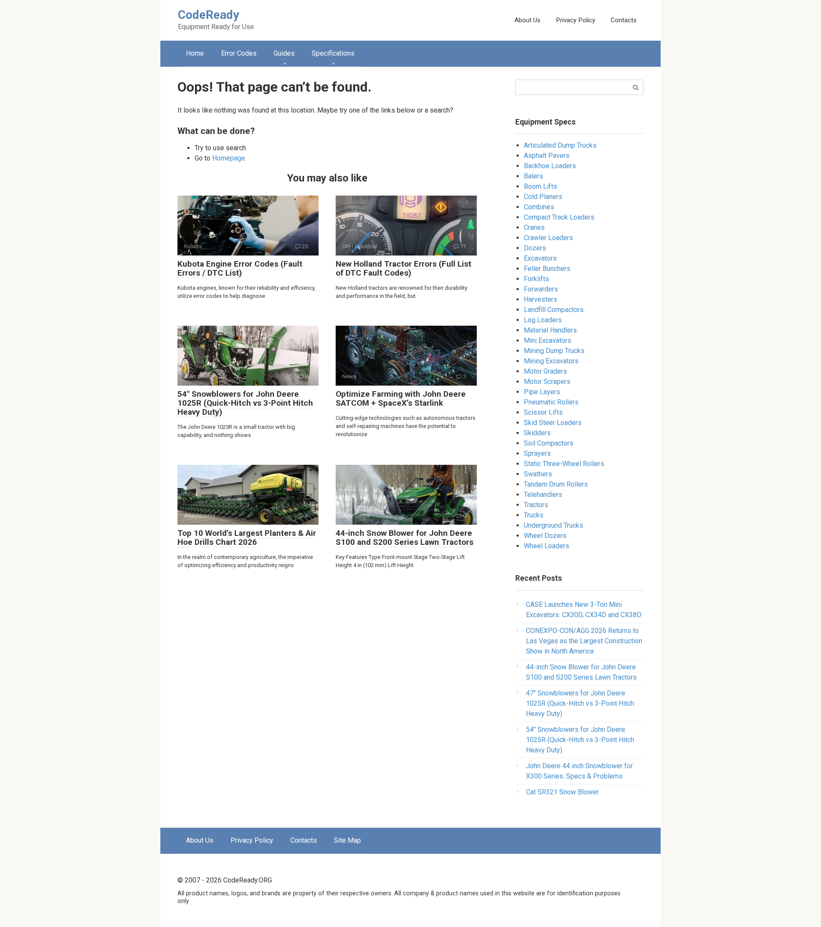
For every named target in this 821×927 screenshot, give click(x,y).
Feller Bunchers (547, 268)
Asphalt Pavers (547, 156)
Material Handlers (550, 330)
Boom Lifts (540, 186)
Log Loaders (543, 320)
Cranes (534, 227)
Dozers (535, 248)
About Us (527, 20)
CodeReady (208, 15)
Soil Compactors (548, 443)
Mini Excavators (547, 340)
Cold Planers (543, 197)
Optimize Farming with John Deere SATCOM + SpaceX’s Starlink (401, 398)
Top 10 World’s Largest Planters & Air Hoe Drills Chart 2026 (246, 537)
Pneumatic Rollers (551, 402)
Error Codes (239, 53)
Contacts (624, 20)
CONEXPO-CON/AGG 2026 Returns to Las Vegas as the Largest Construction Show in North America (584, 641)
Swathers (538, 474)
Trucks (533, 515)
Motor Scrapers (547, 381)
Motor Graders (545, 371)
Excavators (540, 258)
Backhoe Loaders (550, 166)
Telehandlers (543, 494)
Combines (539, 207)
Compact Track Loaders (559, 217)
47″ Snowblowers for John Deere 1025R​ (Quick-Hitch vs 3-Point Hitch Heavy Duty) (580, 703)
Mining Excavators (551, 361)
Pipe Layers (542, 392)
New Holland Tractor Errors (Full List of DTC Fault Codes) (403, 268)
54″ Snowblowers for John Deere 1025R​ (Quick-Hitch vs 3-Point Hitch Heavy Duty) (245, 403)
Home (195, 53)
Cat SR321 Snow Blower (562, 792)
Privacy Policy (575, 20)
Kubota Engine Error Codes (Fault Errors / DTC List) (239, 268)
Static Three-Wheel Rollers (564, 464)
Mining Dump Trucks (554, 351)
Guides (284, 53)
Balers (533, 176)
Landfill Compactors (554, 310)
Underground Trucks (553, 525)
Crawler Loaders (548, 238)
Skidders (537, 433)
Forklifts (536, 279)
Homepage (228, 158)
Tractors (536, 505)
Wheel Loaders (546, 546)
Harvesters (540, 299)
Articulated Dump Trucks (560, 145)
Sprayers (537, 453)
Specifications (333, 53)
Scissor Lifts (543, 412)
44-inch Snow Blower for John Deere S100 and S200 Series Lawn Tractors (404, 537)
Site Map (347, 840)
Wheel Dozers (545, 536)
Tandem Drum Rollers (556, 484)
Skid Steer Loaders (553, 423)
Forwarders (541, 289)
